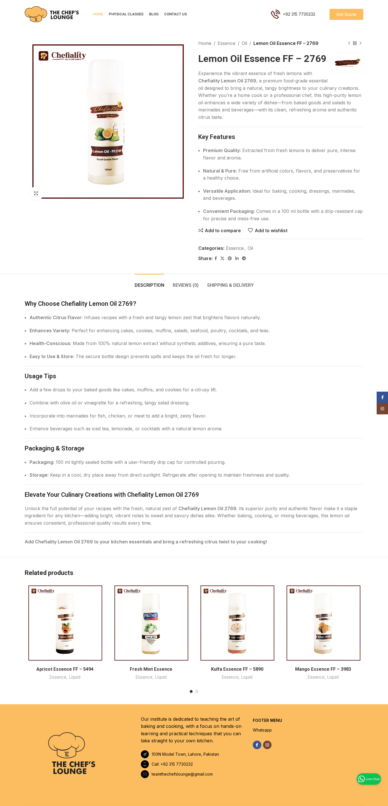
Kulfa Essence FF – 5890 (237, 669)
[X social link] (222, 258)
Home (204, 43)
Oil (244, 43)
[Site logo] (52, 13)
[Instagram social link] (267, 745)
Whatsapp (262, 730)
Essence (226, 43)
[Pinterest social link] (229, 258)
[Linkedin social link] (236, 258)
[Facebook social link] (216, 258)
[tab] (149, 282)
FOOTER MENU (267, 720)
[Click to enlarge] (36, 193)
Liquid (74, 677)
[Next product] (360, 43)
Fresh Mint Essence (151, 669)
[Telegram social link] (244, 258)
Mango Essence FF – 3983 (323, 669)
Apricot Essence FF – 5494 (64, 669)
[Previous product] (349, 43)
